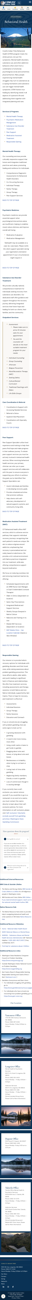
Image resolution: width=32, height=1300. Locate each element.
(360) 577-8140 (10, 1269)
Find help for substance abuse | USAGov (15, 946)
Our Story (4, 1274)
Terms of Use (19, 1296)
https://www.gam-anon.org (13, 996)
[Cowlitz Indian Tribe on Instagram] (8, 1287)
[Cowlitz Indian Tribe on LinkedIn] (3, 1287)
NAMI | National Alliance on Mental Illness (16, 932)
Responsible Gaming (13, 142)
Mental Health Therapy (14, 116)
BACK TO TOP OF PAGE (11, 200)
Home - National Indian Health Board (14, 929)
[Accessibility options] (3, 1296)
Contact (3, 1276)
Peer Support (11, 132)
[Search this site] (19, 3)
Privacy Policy (16, 1298)
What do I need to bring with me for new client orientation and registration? (15, 867)
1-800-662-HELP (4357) (16, 940)
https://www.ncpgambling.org (12, 969)
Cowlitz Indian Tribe (17, 1293)
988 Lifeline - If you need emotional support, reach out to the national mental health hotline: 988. (17, 899)
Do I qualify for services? (12, 839)
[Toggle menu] (30, 2)
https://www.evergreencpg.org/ (12, 961)
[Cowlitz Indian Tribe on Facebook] (13, 1287)
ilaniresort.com (11, 977)
